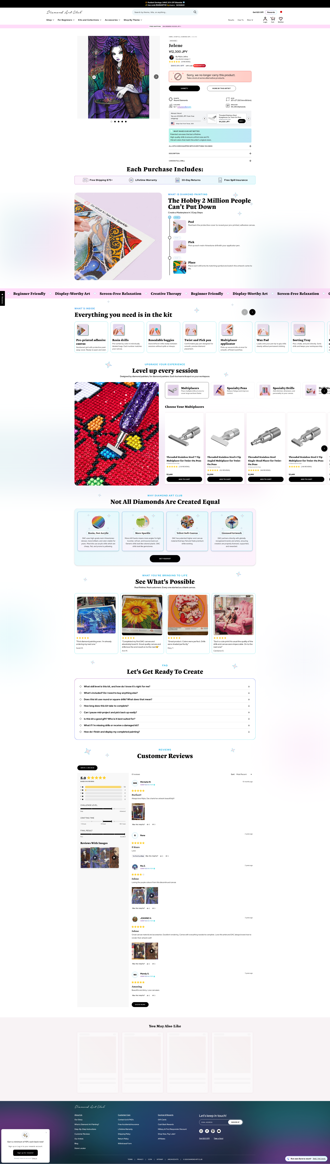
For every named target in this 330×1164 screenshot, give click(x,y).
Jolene (194, 36)
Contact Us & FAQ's (126, 1119)
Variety (184, 88)
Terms (130, 1159)
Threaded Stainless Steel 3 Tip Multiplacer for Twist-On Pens (306, 458)
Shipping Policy (124, 1134)
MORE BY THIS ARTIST (221, 88)
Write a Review (89, 768)
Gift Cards (162, 1119)
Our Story (78, 1119)
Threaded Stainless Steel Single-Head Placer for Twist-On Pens (265, 460)
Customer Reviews (82, 1134)
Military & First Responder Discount (172, 1129)
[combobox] (165, 12)
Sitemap (160, 1159)
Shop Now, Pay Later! (166, 1134)
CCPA (150, 1159)
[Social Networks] (201, 1131)
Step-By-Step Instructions (85, 1129)
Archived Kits (173, 1159)
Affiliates (161, 1139)
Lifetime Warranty (125, 1129)
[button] (156, 76)
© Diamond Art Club (173, 463)
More (249, 20)
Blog (76, 1143)
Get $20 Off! (258, 12)
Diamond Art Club (195, 1159)
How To (241, 20)
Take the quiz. (319, 1159)
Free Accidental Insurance (128, 1124)
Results (231, 20)
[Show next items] (252, 312)
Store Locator (80, 1148)
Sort (233, 774)
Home (171, 36)
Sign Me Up (235, 1122)
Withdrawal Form (125, 1143)
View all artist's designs (182, 59)
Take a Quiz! (218, 1138)
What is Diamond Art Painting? (87, 1124)
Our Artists (79, 1139)
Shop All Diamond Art (182, 36)
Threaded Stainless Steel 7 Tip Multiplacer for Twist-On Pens (184, 458)
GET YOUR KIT (165, 559)
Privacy (140, 1159)
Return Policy (123, 1139)
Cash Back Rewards (166, 1124)
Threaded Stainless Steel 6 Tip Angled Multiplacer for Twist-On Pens (224, 460)
